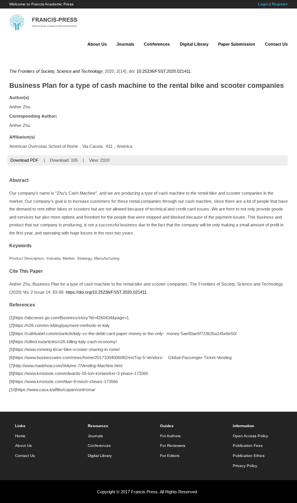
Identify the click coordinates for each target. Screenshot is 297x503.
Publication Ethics (249, 455)
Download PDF (24, 160)
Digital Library (194, 44)
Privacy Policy (245, 466)
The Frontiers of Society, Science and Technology (55, 71)
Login (263, 4)
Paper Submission (236, 44)
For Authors (170, 436)
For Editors (169, 455)
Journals (125, 44)
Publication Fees (248, 445)
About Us (97, 44)
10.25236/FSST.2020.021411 (164, 71)
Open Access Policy (250, 436)
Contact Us (276, 44)
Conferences (157, 44)
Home (20, 436)
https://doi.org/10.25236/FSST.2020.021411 (106, 292)
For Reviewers (172, 445)
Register (280, 4)
